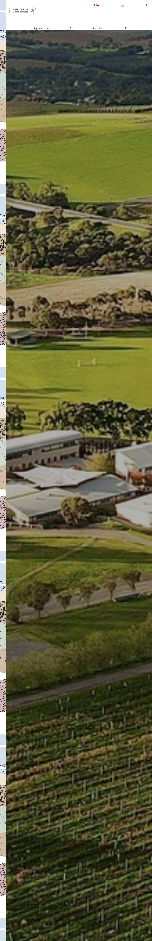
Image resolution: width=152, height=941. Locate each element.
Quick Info (41, 28)
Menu (98, 5)
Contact (99, 28)
